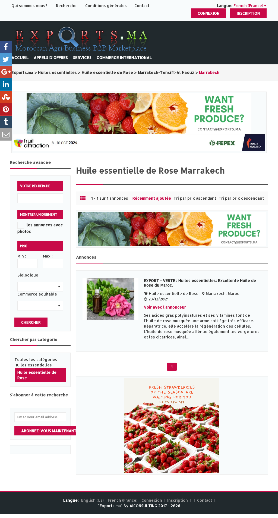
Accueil (20, 57)
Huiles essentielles (33, 365)
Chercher (31, 322)
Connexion (208, 13)
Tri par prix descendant (241, 198)
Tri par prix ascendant (194, 198)
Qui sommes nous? (29, 5)
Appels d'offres (51, 57)
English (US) (92, 500)
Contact (141, 5)
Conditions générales (106, 5)
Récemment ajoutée (151, 198)
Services (82, 57)
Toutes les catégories (35, 359)
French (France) (122, 500)
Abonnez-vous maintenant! (49, 430)
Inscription (248, 13)
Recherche (66, 5)
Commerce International (124, 57)
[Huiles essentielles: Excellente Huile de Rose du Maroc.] (111, 299)
